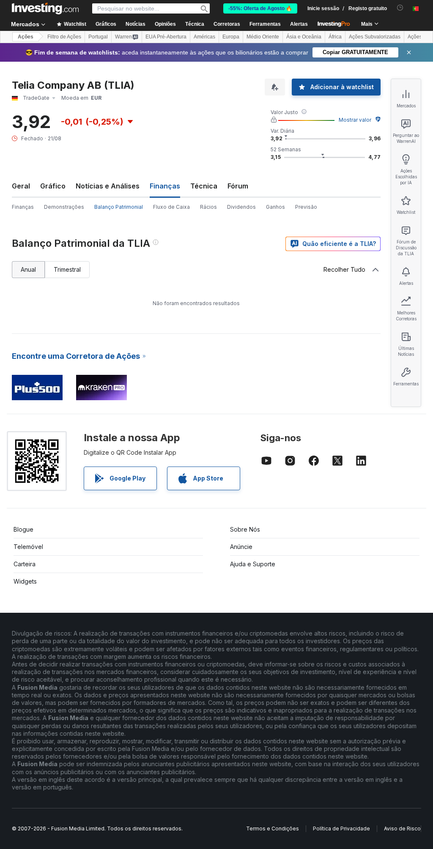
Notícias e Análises (108, 186)
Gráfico (53, 186)
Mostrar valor (355, 120)
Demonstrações (64, 207)
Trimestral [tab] (67, 269)
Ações (25, 37)
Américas (204, 37)
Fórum (237, 186)
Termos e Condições (272, 828)
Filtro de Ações (64, 37)
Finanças (23, 207)
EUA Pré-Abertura (165, 37)
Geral (21, 186)
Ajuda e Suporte (252, 564)
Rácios (208, 207)
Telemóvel (28, 546)
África (335, 37)
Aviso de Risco (402, 828)
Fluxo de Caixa (171, 207)
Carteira (25, 564)
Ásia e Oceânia (303, 37)
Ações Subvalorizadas (374, 37)
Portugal (98, 37)
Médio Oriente (263, 37)
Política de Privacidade (341, 828)
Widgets (25, 581)
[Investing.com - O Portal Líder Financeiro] (45, 8)
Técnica (203, 186)
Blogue (23, 529)
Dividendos (241, 207)
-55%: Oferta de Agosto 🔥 (260, 8)
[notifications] (400, 8)
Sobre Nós (245, 529)
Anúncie (241, 546)
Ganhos (275, 207)
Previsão (306, 207)
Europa (230, 37)
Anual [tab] (28, 269)
